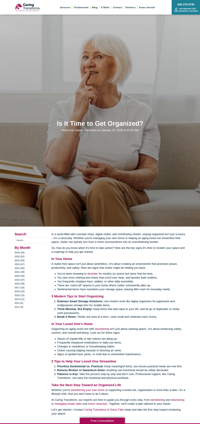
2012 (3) (19, 307)
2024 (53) (20, 260)
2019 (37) (20, 280)
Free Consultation (102, 420)
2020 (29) (20, 276)
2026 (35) (20, 252)
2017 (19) (20, 287)
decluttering (102, 328)
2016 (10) (20, 291)
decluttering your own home (88, 390)
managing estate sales (68, 403)
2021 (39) (20, 272)
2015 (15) (20, 295)
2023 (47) (20, 264)
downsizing (177, 399)
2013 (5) (19, 303)
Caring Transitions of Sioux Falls (104, 409)
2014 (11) (19, 299)
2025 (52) (20, 256)
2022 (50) (20, 268)
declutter (92, 273)
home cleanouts (97, 403)
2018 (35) (20, 283)
